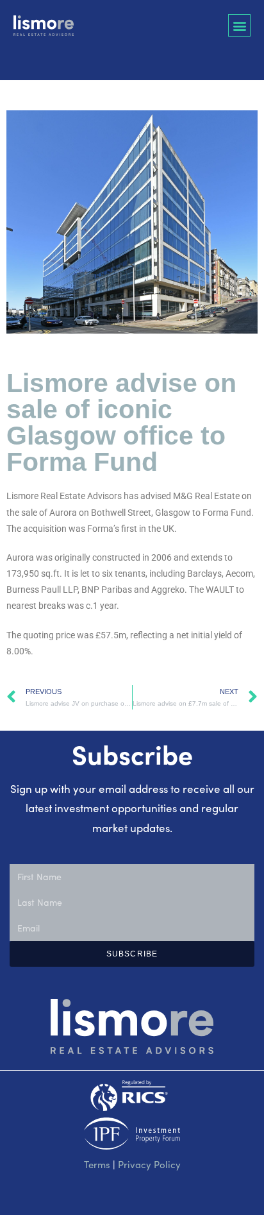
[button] (239, 25)
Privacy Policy (149, 1164)
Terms (97, 1164)
